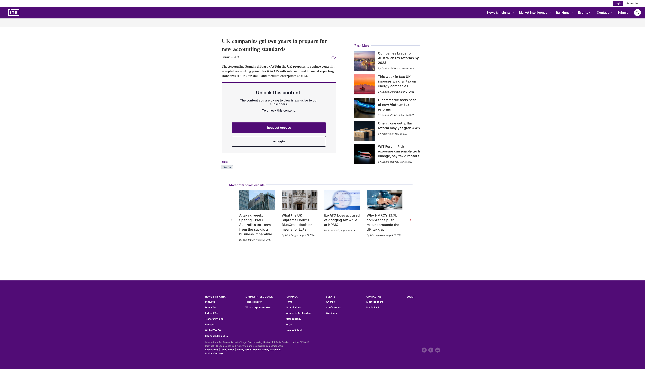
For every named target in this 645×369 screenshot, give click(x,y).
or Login (279, 141)
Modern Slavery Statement (267, 349)
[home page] (21, 12)
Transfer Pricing (214, 319)
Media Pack (372, 307)
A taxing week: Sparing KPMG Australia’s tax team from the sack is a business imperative (255, 224)
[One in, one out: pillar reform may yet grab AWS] (364, 131)
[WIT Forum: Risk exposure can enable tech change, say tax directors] (364, 154)
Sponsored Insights (216, 336)
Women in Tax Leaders (298, 313)
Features (210, 302)
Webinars (331, 313)
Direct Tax (227, 167)
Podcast (209, 324)
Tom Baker (248, 239)
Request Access (279, 127)
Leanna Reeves (389, 161)
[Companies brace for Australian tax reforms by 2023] (364, 61)
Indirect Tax (212, 313)
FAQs (289, 324)
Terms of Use (227, 349)
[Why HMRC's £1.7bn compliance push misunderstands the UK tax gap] (384, 200)
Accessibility (211, 349)
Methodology (293, 319)
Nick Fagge (291, 235)
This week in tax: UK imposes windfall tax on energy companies (397, 81)
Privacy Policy (243, 349)
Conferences (333, 307)
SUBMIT (411, 296)
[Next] (410, 220)
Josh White (387, 133)
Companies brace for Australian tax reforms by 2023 (398, 58)
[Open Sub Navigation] (512, 12)
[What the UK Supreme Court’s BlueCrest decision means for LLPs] (299, 200)
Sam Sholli (333, 230)
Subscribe (632, 3)
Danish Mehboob (390, 68)
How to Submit (294, 330)
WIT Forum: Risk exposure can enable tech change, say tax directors (399, 151)
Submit (622, 12)
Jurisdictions (293, 307)
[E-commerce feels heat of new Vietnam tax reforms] (364, 108)
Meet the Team (374, 302)
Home (289, 302)
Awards (330, 302)
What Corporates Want (258, 307)
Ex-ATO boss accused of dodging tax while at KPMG (342, 220)
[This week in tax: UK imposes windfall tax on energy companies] (364, 84)
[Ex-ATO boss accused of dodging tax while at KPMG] (342, 200)
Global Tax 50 (213, 330)
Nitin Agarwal (377, 235)
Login (618, 3)
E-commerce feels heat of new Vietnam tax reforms (397, 104)
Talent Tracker (253, 302)
